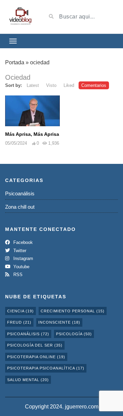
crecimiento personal (73, 311)
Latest (33, 85)
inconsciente (59, 322)
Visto (51, 85)
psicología (74, 334)
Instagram (22, 258)
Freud (19, 322)
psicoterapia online (36, 357)
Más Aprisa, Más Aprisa (32, 134)
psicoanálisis (28, 334)
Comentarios (93, 85)
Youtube (20, 266)
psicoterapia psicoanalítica (45, 368)
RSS (17, 274)
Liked (69, 85)
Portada (14, 62)
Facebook (22, 242)
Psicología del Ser (35, 345)
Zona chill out (20, 207)
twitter (19, 250)
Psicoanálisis (20, 193)
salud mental (28, 380)
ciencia (20, 311)
